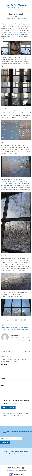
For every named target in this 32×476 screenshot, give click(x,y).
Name (3, 378)
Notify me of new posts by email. (13, 403)
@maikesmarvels (19, 454)
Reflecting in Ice (6, 351)
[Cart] (30, 5)
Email (3, 385)
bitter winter (17, 327)
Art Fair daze (27, 351)
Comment (4, 364)
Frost (28, 327)
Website (3, 393)
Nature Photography (19, 11)
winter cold (16, 329)
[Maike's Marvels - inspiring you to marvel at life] (16, 5)
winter (12, 329)
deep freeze (24, 327)
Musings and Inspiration (13, 10)
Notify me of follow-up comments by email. (17, 400)
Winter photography (25, 329)
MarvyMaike (24, 18)
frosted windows (6, 329)
